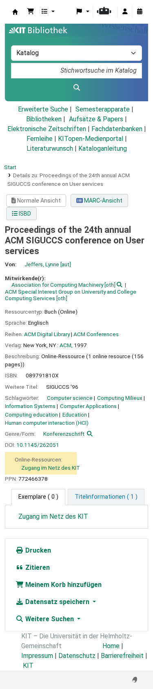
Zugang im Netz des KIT (50, 467)
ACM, (66, 345)
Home (111, 646)
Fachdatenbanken (116, 129)
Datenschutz (76, 656)
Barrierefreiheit (122, 656)
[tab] (106, 497)
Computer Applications (88, 406)
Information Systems (30, 406)
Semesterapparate (102, 109)
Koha (15, 12)
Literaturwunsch (50, 148)
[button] (31, 12)
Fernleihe (40, 139)
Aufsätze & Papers (96, 119)
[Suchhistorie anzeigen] (139, 12)
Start (10, 167)
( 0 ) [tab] (38, 496)
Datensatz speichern (57, 602)
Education (74, 414)
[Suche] (76, 87)
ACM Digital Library (47, 334)
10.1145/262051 (37, 444)
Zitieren (37, 567)
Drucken (37, 550)
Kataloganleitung (102, 148)
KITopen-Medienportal (90, 139)
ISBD (24, 213)
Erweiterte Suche (43, 109)
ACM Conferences (96, 334)
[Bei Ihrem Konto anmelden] (125, 12)
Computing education (31, 414)
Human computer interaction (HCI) (47, 422)
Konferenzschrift (63, 433)
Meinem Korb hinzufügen (63, 585)
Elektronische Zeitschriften (46, 129)
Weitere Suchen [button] (49, 619)
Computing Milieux (119, 398)
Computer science (70, 398)
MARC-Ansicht (102, 200)
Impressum (37, 656)
